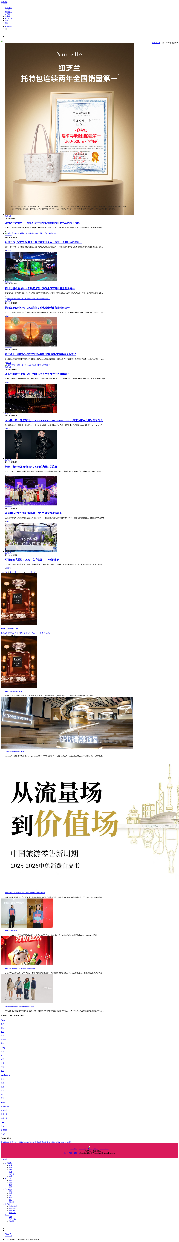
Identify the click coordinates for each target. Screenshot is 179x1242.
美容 (2, 1052)
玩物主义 (4, 1118)
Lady (3, 1047)
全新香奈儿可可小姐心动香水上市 (13, 691)
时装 (2, 1063)
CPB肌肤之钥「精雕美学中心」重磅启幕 (15, 751)
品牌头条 (12, 1219)
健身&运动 (5, 1106)
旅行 (2, 1090)
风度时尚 (55, 1142)
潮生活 (31, 1142)
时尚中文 (71, 1142)
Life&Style (8, 10)
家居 (2, 1079)
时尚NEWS (9, 18)
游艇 (2, 1032)
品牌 (6, 20)
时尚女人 (8, 12)
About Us (74, 1149)
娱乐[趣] (8, 16)
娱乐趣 (11, 1202)
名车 (2, 1043)
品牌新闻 (4, 1130)
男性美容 (4, 1110)
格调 (2, 1059)
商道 (2, 1098)
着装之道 (4, 1114)
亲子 (2, 1071)
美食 (2, 1083)
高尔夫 (3, 1039)
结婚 (2, 1067)
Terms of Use (104, 1149)
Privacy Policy (93, 1149)
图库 (6, 23)
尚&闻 (3, 1134)
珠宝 (2, 1028)
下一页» (33, 572)
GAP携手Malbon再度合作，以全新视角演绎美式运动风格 (19, 1006)
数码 (2, 1094)
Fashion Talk (63, 1142)
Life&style (8, 1189)
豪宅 (2, 1024)
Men (3, 1102)
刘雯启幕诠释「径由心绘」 (12, 930)
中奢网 (19, 1142)
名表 (2, 1035)
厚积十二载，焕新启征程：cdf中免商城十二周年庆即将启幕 (20, 968)
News (3, 1122)
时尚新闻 (25, 1142)
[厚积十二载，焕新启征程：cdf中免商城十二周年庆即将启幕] (27, 965)
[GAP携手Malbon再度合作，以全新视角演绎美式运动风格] (27, 1003)
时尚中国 (4, 2)
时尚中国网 (156, 43)
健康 (2, 1087)
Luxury (4, 1020)
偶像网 (8, 1142)
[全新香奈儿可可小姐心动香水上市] (19, 687)
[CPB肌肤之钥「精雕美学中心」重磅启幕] (67, 748)
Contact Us (82, 1149)
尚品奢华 (8, 8)
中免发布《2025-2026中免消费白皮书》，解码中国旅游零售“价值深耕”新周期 (25, 893)
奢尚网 (3, 1142)
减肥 (2, 1055)
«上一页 (4, 572)
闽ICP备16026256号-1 (72, 1153)
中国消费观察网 (40, 1142)
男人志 (7, 14)
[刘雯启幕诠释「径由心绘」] (27, 927)
